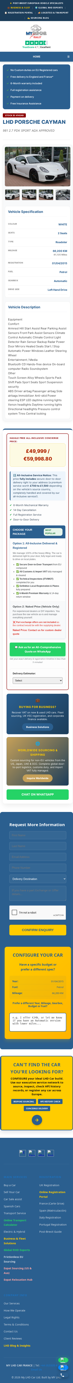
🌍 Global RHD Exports (49, 7)
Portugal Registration (53, 1224)
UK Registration (49, 1185)
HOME (36, 56)
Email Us (36, 1369)
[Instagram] (50, 1153)
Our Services (12, 1303)
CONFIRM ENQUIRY (38, 930)
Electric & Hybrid (14, 1231)
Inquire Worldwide (37, 778)
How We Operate (14, 1310)
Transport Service (15, 1213)
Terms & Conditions (16, 1324)
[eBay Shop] (41, 1153)
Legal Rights (11, 1317)
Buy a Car (10, 1185)
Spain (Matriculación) (52, 1210)
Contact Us (11, 1331)
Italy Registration (50, 1217)
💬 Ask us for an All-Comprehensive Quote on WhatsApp (38, 649)
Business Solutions (37, 726)
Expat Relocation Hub (18, 1279)
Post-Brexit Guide (50, 1231)
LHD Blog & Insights (17, 1345)
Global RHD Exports (17, 1250)
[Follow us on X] (22, 1153)
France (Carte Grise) (51, 1203)
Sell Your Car (12, 1192)
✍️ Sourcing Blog (38, 17)
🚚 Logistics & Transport (53, 12)
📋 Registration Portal (18, 12)
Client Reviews (13, 1338)
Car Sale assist (13, 1199)
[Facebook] (32, 1153)
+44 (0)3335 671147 (52, 1365)
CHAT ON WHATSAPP (38, 794)
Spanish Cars (12, 1206)
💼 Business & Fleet (18, 7)
